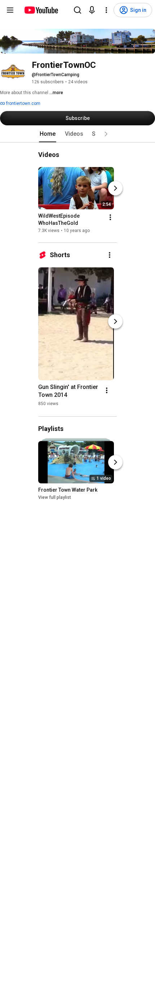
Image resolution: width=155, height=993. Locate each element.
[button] (106, 134)
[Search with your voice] (92, 10)
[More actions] (110, 217)
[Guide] (10, 10)
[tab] (47, 134)
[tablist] (77, 134)
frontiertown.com (22, 103)
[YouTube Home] (41, 10)
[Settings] (106, 10)
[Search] (77, 10)
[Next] (115, 188)
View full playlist (54, 497)
